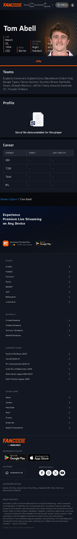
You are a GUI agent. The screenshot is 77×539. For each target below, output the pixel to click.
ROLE (21, 47)
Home (4, 199)
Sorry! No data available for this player (38, 132)
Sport (13, 199)
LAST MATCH (59, 153)
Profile (8, 102)
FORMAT (10, 153)
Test (8, 176)
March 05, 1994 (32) (9, 45)
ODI (8, 160)
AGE (7, 37)
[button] (38, 61)
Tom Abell (20, 28)
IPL (7, 185)
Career (8, 145)
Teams (8, 71)
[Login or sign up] (72, 5)
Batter (23, 50)
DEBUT (32, 153)
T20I (8, 168)
